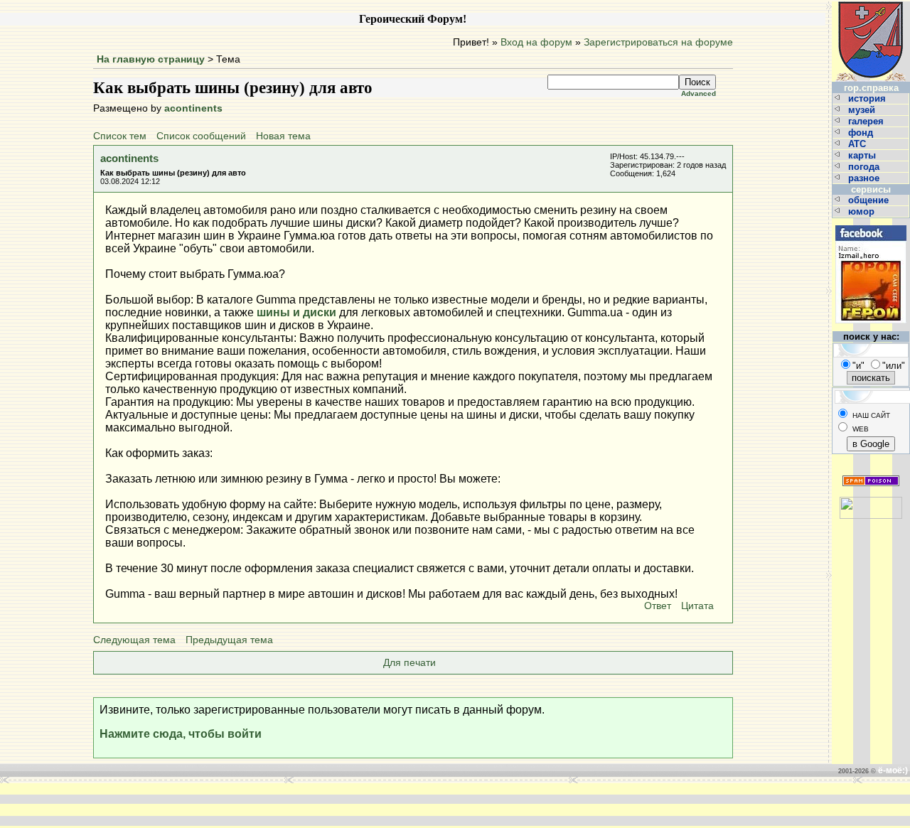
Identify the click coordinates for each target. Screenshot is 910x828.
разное (865, 178)
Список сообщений (201, 136)
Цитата (697, 606)
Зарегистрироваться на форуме (658, 42)
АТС (858, 144)
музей (863, 109)
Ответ (657, 606)
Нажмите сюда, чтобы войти (181, 734)
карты (863, 155)
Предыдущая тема (229, 640)
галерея (867, 121)
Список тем (119, 136)
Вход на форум (536, 42)
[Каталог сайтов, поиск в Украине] (871, 502)
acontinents (193, 108)
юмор (862, 211)
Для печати (409, 662)
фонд (862, 132)
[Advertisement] (240, 804)
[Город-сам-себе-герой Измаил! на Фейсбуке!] (870, 223)
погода (865, 166)
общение (870, 200)
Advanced (698, 93)
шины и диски (296, 312)
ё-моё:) (893, 770)
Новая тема (283, 136)
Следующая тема (134, 640)
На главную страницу (151, 59)
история (868, 98)
